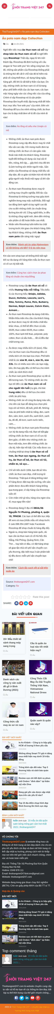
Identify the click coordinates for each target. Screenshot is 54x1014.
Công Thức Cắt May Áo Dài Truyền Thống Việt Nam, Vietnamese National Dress (40, 685)
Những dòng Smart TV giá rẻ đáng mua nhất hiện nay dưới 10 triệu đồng (35, 756)
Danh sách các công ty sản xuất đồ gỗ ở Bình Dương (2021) (12, 684)
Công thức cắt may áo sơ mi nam (13, 723)
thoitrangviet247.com (24, 582)
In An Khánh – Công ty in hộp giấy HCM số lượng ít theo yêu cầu (35, 744)
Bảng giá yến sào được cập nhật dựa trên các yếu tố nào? (34, 793)
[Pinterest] (37, 998)
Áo (7, 44)
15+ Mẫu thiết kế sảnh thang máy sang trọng (12, 642)
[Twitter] (21, 998)
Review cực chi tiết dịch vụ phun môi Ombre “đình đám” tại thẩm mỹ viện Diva (34, 781)
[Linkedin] (27, 998)
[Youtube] (32, 998)
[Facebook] (16, 998)
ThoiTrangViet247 (11, 31)
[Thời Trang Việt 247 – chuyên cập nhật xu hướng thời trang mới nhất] (27, 6)
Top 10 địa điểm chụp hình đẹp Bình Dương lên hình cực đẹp (33, 804)
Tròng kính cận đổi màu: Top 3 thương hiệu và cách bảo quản (33, 769)
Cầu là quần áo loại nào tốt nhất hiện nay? (39, 647)
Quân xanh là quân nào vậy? (40, 722)
